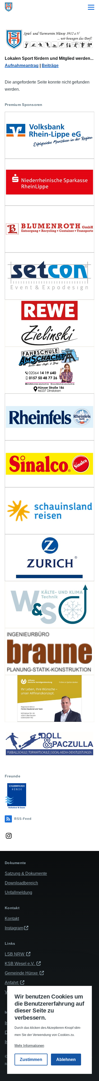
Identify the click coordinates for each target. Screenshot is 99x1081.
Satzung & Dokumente (26, 873)
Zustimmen (31, 1059)
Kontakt (12, 918)
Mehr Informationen (29, 1046)
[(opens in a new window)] (49, 135)
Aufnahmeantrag (22, 65)
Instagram (14, 928)
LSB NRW (15, 954)
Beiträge (50, 65)
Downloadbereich (21, 883)
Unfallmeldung (18, 892)
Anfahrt (12, 982)
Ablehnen (66, 1059)
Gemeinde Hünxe (22, 973)
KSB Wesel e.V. (20, 963)
